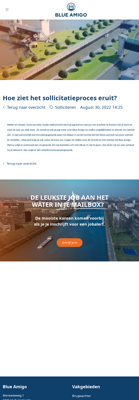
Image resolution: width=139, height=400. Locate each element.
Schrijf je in (69, 243)
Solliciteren (65, 107)
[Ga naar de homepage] (73, 10)
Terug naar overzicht (26, 107)
